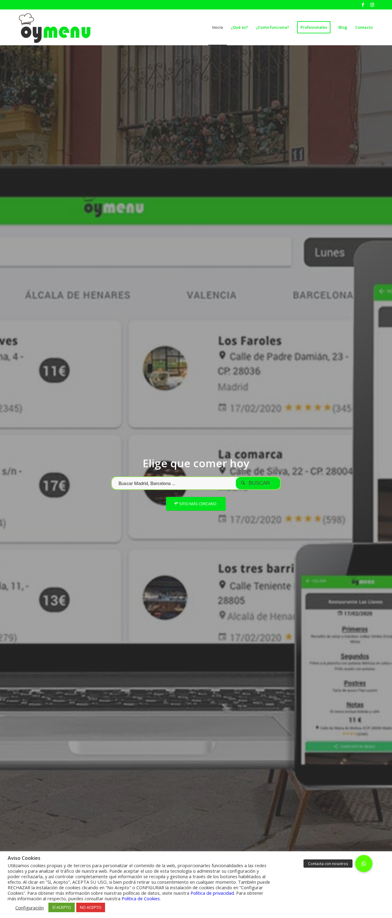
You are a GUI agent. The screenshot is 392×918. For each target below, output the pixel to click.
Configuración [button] (29, 907)
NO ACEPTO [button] (90, 907)
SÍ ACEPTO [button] (61, 907)
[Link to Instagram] (372, 4)
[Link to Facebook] (362, 4)
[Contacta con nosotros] (363, 863)
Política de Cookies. (141, 898)
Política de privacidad (212, 893)
